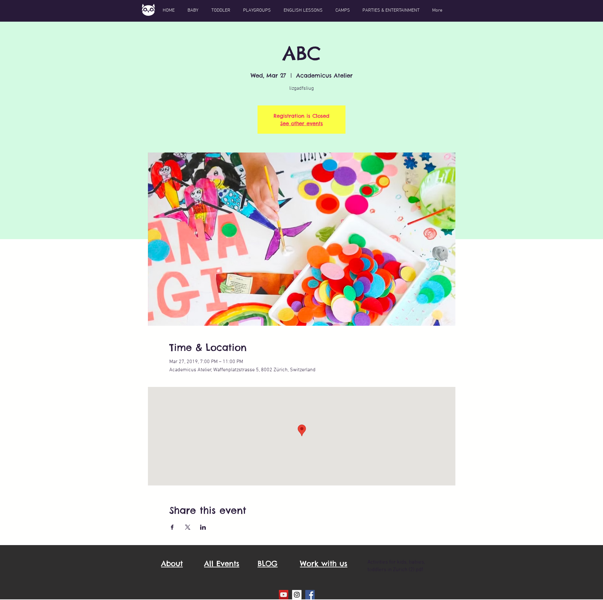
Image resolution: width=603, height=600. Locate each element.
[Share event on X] (188, 527)
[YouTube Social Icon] (283, 594)
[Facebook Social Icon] (310, 594)
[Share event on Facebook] (172, 527)
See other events (301, 123)
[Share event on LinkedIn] (203, 527)
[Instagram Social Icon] (297, 594)
